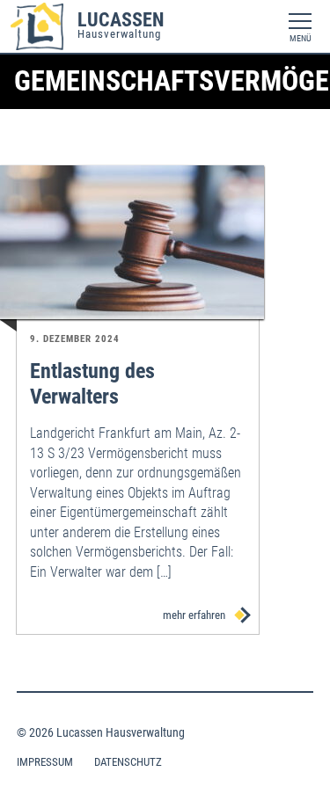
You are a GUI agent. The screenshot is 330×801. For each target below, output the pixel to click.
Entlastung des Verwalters (92, 384)
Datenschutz (128, 761)
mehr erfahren (195, 615)
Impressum (45, 761)
